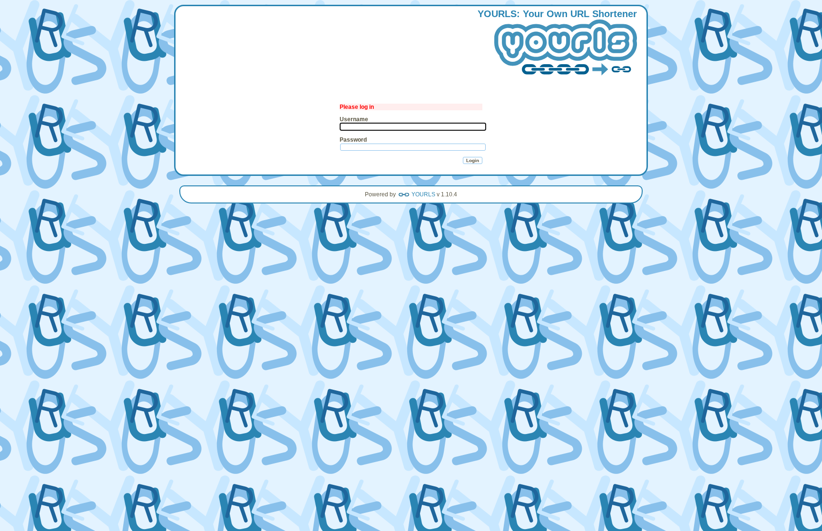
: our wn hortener (557, 14)
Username (354, 119)
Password (353, 139)
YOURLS (423, 194)
